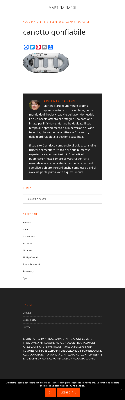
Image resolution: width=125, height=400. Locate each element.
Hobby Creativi (30, 257)
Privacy (26, 327)
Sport (25, 278)
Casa (25, 229)
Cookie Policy (29, 319)
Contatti (27, 312)
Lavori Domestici (31, 264)
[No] (121, 389)
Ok (50, 392)
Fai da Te (27, 243)
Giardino (27, 250)
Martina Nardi (62, 7)
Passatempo (28, 271)
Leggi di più (68, 392)
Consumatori (29, 236)
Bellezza (27, 222)
